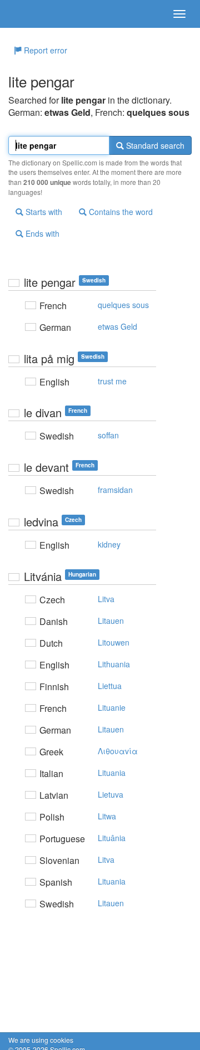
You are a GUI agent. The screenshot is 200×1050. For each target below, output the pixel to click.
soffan (108, 435)
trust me (112, 381)
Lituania (112, 772)
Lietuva (110, 794)
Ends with (41, 233)
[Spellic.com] (28, 14)
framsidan (115, 489)
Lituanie (112, 707)
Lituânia (112, 837)
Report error (44, 50)
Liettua (110, 685)
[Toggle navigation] (179, 13)
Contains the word (120, 211)
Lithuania (114, 664)
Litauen (111, 620)
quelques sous (123, 304)
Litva (106, 598)
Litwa (107, 816)
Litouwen (113, 642)
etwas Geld (117, 326)
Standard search (154, 145)
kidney (109, 544)
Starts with (42, 211)
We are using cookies (40, 1039)
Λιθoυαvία (118, 750)
